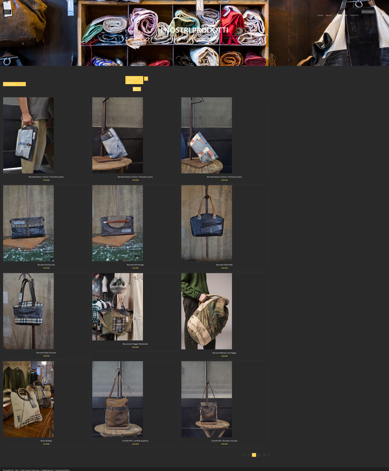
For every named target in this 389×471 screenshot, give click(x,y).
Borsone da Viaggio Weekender (135, 344)
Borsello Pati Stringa (135, 265)
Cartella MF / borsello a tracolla (224, 441)
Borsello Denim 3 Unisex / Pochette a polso (224, 177)
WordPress (66, 470)
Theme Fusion (35, 470)
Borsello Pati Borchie (46, 265)
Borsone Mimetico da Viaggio (224, 353)
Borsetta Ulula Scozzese (46, 352)
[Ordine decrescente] (146, 79)
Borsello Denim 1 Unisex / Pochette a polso (46, 177)
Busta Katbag (46, 441)
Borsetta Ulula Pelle (224, 265)
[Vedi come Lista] (139, 89)
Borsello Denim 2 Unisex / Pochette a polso (135, 177)
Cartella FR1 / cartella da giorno (135, 441)
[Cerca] (382, 15)
